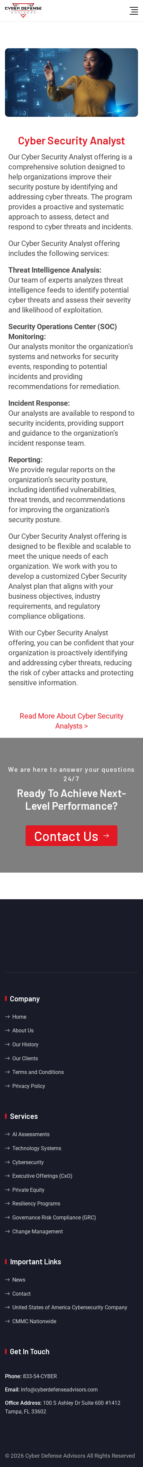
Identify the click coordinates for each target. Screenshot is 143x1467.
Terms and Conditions (38, 1072)
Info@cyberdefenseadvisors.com (59, 1389)
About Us (23, 1030)
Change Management (37, 1231)
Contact (21, 1294)
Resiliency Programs (36, 1203)
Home (19, 1017)
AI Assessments (31, 1134)
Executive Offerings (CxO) (42, 1176)
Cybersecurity (28, 1162)
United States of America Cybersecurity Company (69, 1307)
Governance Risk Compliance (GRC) (54, 1217)
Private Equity (28, 1190)
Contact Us (66, 836)
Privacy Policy (28, 1086)
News (18, 1280)
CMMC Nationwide (34, 1321)
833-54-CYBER (40, 1376)
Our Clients (25, 1058)
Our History (25, 1044)
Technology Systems (36, 1148)
